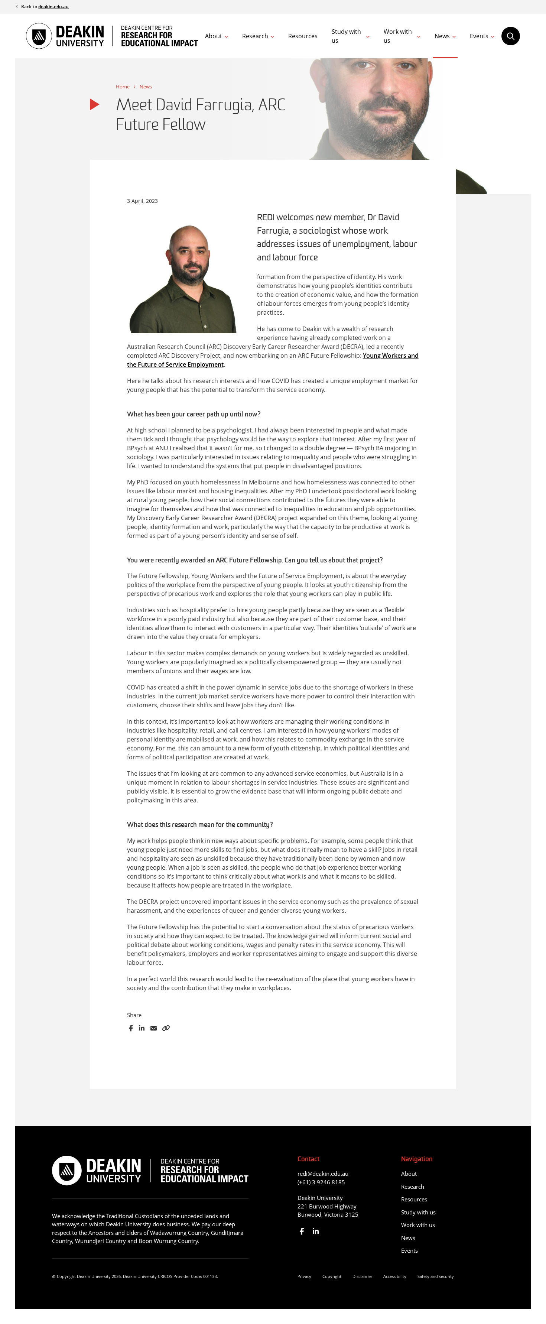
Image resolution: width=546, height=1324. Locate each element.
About (213, 36)
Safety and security (435, 1276)
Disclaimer (362, 1276)
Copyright (331, 1276)
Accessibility (394, 1276)
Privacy (304, 1276)
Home (123, 86)
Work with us (398, 36)
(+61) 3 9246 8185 (321, 1182)
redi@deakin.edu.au (323, 1173)
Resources (303, 36)
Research (255, 36)
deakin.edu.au (53, 6)
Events (479, 36)
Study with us (346, 36)
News (442, 36)
